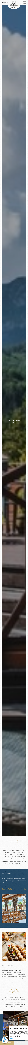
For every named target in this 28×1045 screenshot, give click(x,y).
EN (4, 2)
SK (7, 2)
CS (5, 2)
